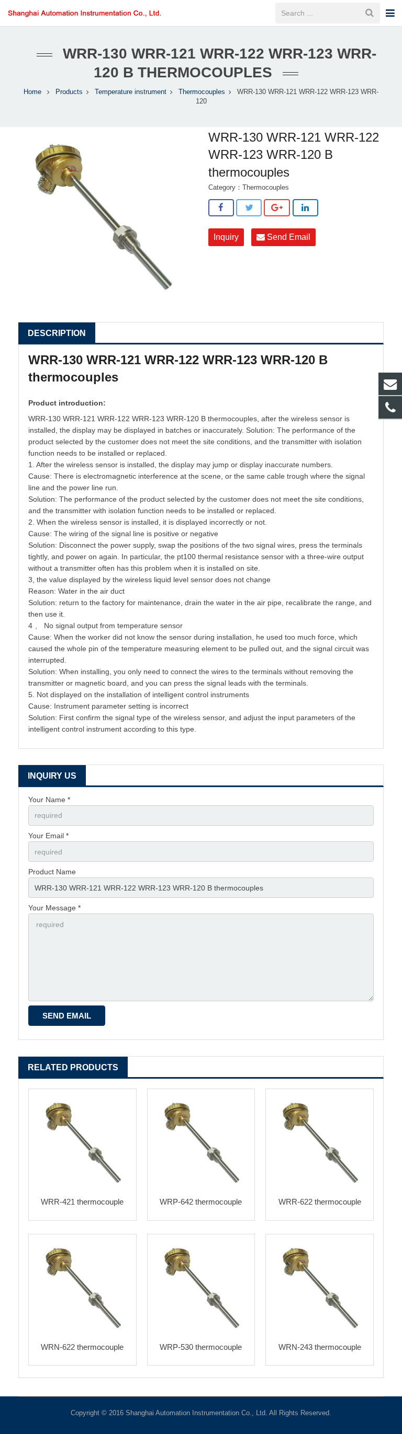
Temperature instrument (130, 92)
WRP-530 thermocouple (201, 1347)
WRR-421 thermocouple (82, 1201)
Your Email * (48, 835)
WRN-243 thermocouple (319, 1347)
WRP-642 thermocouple (201, 1201)
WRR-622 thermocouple (319, 1201)
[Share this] (221, 208)
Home (32, 92)
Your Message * (54, 908)
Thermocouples (201, 92)
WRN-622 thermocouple (82, 1347)
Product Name (52, 872)
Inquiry (226, 237)
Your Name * (49, 799)
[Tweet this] (249, 208)
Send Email (287, 237)
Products (69, 92)
